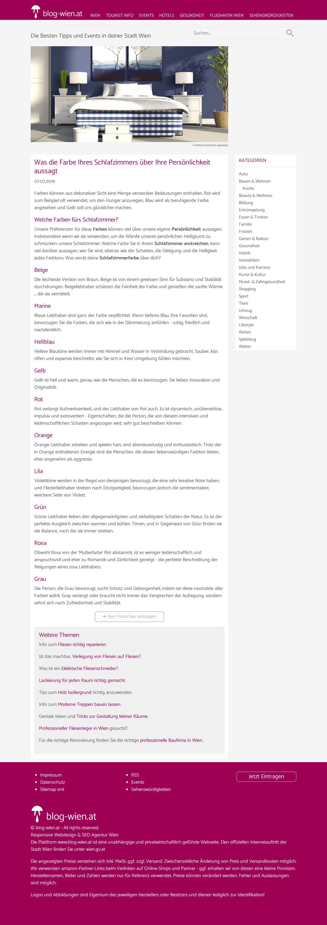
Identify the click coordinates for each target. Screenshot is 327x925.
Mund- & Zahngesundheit (262, 281)
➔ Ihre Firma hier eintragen (129, 617)
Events (137, 782)
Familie (245, 224)
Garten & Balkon (254, 238)
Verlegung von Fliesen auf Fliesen (105, 657)
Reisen (245, 332)
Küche (248, 188)
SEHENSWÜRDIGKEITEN (271, 15)
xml (60, 790)
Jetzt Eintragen (266, 776)
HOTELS (166, 15)
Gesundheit (249, 246)
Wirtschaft (248, 317)
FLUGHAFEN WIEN (227, 15)
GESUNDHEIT (192, 15)
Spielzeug (247, 339)
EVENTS (146, 15)
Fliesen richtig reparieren (82, 645)
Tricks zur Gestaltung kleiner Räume (112, 716)
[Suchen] (290, 33)
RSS (135, 775)
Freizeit (245, 231)
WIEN (95, 15)
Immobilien (249, 260)
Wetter (245, 346)
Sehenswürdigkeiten (151, 790)
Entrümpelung (252, 210)
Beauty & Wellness (255, 195)
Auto (243, 174)
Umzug (245, 310)
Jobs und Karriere (254, 267)
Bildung (246, 202)
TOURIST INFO (119, 15)
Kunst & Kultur (252, 274)
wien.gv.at (95, 849)
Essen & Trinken (253, 217)
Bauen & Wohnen (255, 181)
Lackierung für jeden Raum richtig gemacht (82, 681)
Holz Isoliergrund (74, 693)
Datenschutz (52, 782)
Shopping (247, 289)
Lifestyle (246, 325)
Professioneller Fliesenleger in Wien (73, 728)
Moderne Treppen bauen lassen (89, 704)
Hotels (245, 253)
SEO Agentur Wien (100, 835)
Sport (243, 296)
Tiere (243, 303)
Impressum (51, 775)
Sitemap (48, 790)
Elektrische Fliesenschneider (88, 669)
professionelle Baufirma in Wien (171, 740)
